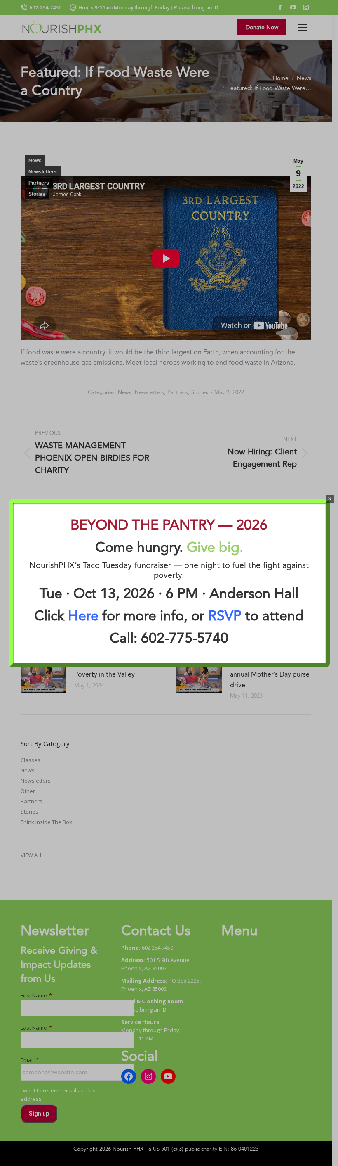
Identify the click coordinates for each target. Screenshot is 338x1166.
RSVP (225, 615)
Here (83, 615)
